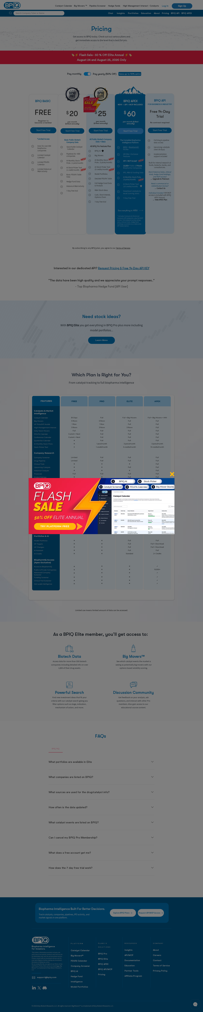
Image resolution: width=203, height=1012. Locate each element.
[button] (172, 474)
